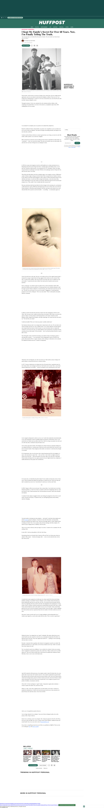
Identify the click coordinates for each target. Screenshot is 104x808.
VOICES (17, 803)
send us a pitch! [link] (35, 726)
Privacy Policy (73, 147)
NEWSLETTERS (37, 803)
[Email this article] (37, 45)
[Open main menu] (1, 17)
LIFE (15, 803)
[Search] (5, 17)
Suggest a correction (39, 768)
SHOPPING (31, 803)
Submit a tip (45, 768)
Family (25, 748)
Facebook (26, 519)
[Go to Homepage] (84, 806)
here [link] (29, 726)
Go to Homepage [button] (33, 765)
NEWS (1, 803)
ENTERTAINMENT (10, 803)
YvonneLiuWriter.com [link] (45, 721)
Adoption (30, 748)
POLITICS (5, 803)
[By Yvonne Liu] (23, 41)
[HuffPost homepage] (14, 802)
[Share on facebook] (34, 45)
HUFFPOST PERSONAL (24, 803)
